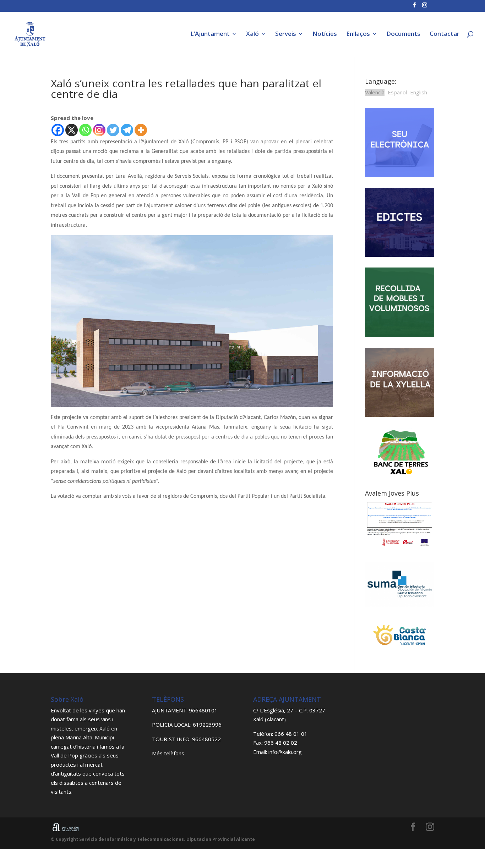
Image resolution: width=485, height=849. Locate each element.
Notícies (324, 34)
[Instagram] (99, 130)
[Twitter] (113, 130)
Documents (403, 34)
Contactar (444, 34)
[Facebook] (57, 130)
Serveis (285, 34)
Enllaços (358, 34)
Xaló (252, 34)
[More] (141, 130)
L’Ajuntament (210, 34)
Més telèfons (168, 753)
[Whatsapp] (85, 130)
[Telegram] (127, 130)
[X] (71, 130)
